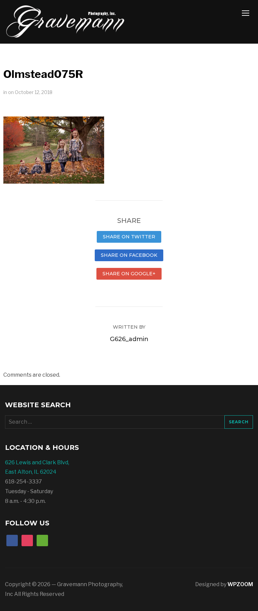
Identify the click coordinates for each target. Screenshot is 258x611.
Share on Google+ (129, 274)
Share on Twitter (129, 237)
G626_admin (129, 339)
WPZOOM (240, 584)
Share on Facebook (129, 255)
